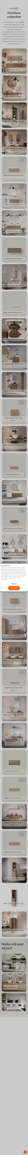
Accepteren (14, 588)
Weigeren (14, 583)
